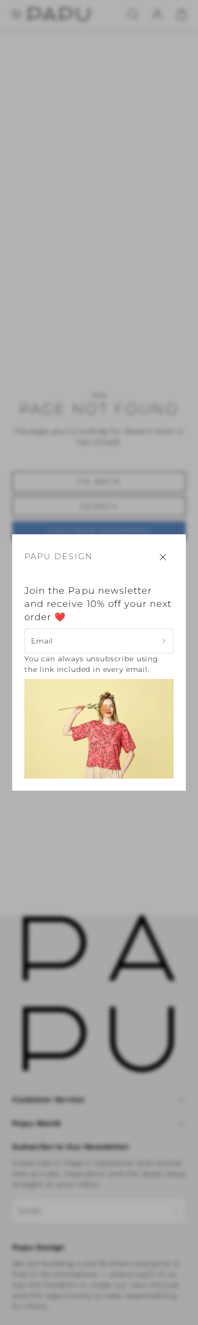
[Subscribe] (164, 641)
